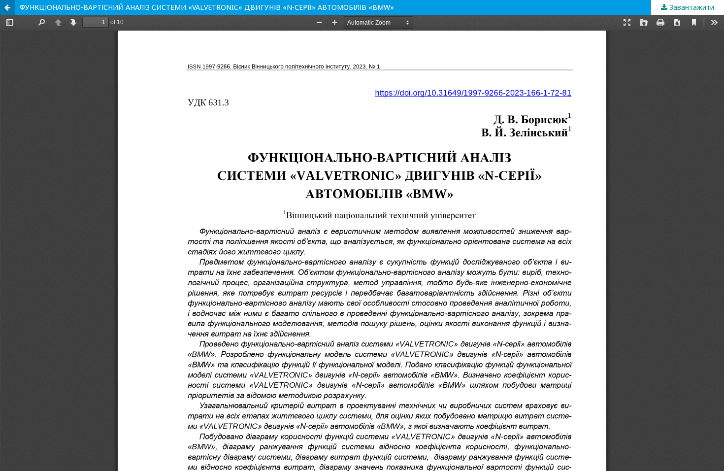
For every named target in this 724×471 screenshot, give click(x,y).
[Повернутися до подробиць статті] (7, 7)
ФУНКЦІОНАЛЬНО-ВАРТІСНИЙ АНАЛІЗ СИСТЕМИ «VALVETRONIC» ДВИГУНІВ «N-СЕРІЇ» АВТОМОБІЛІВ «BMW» (207, 7)
